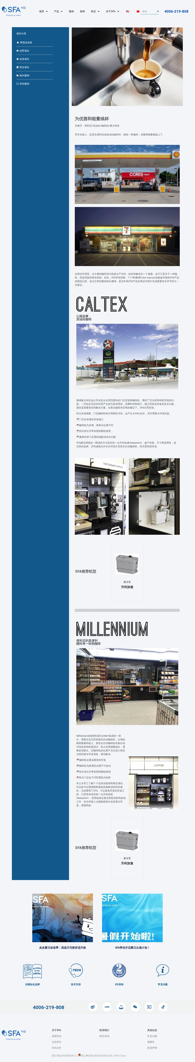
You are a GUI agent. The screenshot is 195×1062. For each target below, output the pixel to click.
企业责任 (57, 1041)
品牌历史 (57, 1036)
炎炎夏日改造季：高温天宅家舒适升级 (62, 947)
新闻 (82, 11)
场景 (41, 11)
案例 (71, 11)
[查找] (158, 11)
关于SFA (110, 11)
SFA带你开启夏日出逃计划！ (132, 947)
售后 (93, 11)
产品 (56, 11)
